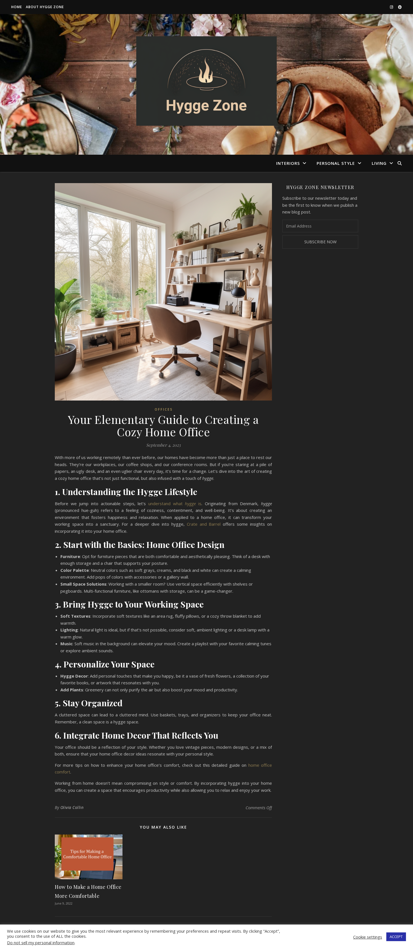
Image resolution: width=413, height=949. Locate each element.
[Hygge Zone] (206, 81)
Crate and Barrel (204, 524)
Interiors (288, 163)
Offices (164, 409)
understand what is (174, 503)
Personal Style (336, 163)
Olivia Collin (72, 807)
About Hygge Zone (45, 7)
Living (379, 163)
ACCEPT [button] (396, 936)
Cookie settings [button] (367, 936)
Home (16, 7)
